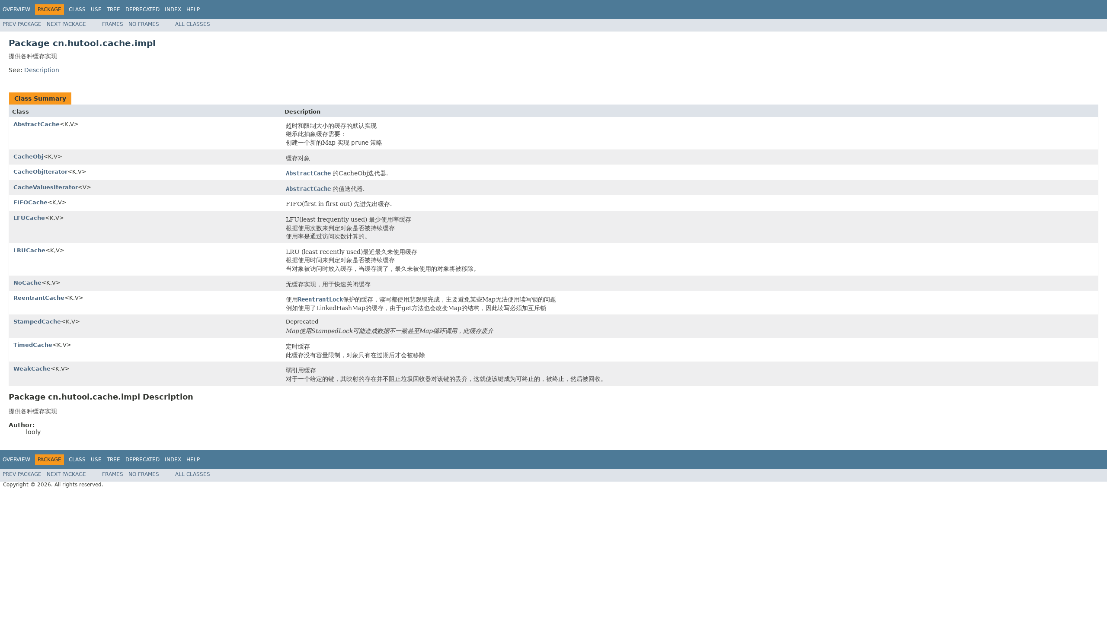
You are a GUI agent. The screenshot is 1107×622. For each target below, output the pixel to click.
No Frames (143, 24)
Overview (16, 9)
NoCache (27, 282)
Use (96, 9)
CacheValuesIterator (45, 187)
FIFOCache (30, 202)
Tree (113, 9)
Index (173, 9)
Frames (112, 24)
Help (193, 9)
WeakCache (32, 368)
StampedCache (37, 321)
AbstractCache (36, 124)
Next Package (66, 24)
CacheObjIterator (40, 171)
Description (41, 70)
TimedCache (32, 345)
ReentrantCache (38, 298)
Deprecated (142, 9)
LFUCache (29, 218)
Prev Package (22, 24)
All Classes (192, 24)
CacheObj (28, 156)
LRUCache (29, 250)
